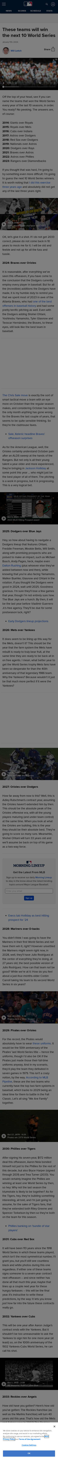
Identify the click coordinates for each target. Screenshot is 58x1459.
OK (29, 1453)
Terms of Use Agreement (29, 1439)
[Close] (54, 1426)
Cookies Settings (29, 1445)
